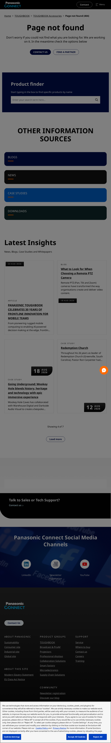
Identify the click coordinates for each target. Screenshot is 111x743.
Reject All (97, 736)
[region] (55, 722)
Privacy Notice (59, 728)
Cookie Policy (42, 728)
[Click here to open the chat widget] (104, 370)
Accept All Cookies (76, 736)
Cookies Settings (12, 736)
